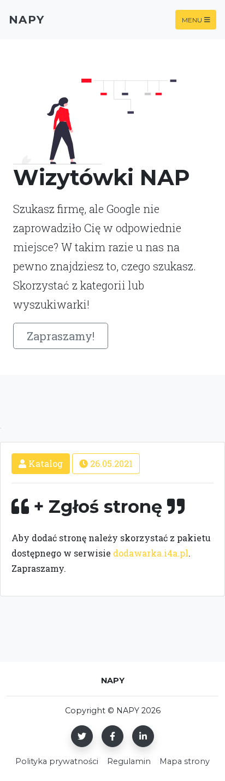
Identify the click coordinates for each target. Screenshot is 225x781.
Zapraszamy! (60, 336)
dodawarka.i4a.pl (150, 553)
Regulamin (129, 761)
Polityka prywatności (56, 761)
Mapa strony (184, 761)
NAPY (26, 19)
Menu (192, 19)
